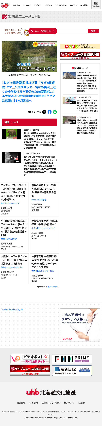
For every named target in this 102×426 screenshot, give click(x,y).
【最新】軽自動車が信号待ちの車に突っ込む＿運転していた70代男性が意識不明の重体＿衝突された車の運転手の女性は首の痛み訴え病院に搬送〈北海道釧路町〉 (87, 83)
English (81, 403)
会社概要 (73, 5)
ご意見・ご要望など (51, 403)
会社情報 (21, 403)
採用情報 (84, 5)
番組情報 (16, 5)
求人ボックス (53, 287)
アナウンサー (61, 5)
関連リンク (69, 403)
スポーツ (37, 5)
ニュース (27, 5)
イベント (48, 5)
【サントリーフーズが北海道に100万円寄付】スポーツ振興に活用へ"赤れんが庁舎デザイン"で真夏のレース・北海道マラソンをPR (87, 106)
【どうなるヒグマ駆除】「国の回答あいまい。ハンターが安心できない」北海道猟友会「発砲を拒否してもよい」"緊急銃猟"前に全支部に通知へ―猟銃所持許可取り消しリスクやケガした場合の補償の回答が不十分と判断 (40, 166)
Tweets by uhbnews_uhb (12, 310)
